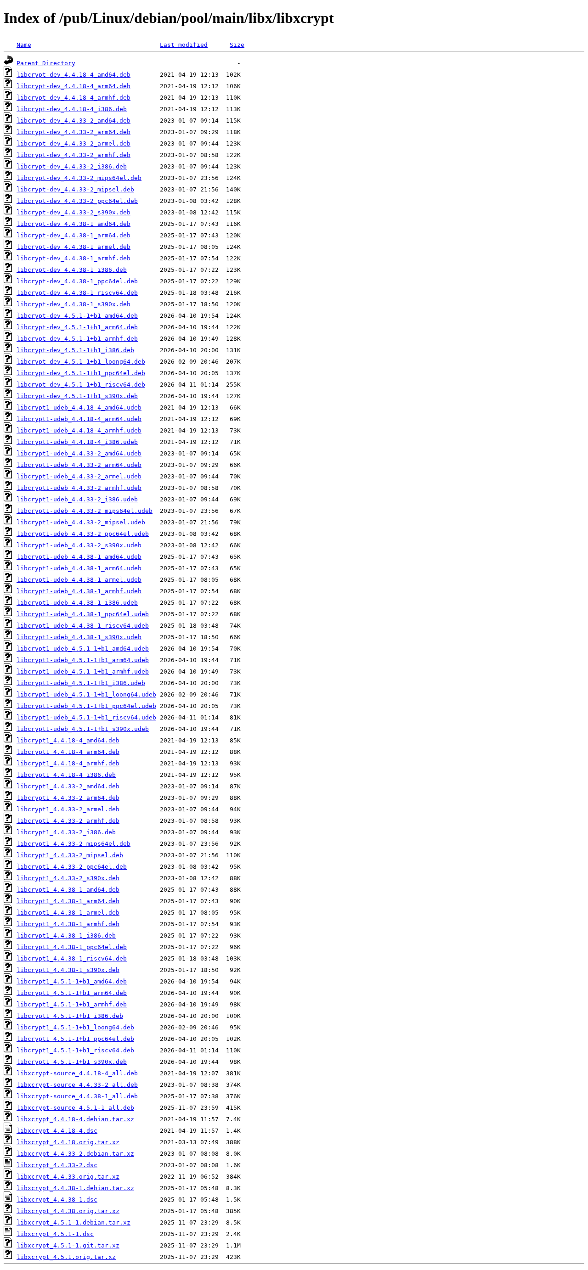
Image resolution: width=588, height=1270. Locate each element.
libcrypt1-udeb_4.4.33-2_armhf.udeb (79, 487)
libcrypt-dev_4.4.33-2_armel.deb (73, 143)
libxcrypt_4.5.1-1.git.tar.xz (68, 1245)
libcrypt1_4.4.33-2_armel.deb (68, 809)
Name (24, 44)
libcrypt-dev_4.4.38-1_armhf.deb (73, 258)
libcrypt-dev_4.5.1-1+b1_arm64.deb (77, 327)
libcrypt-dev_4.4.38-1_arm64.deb (73, 235)
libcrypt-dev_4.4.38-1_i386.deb (72, 269)
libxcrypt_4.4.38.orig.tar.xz (68, 1211)
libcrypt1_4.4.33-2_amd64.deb (68, 786)
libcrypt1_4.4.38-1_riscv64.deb (72, 958)
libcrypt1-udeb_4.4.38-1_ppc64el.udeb (83, 614)
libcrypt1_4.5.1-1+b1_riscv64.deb (75, 1050)
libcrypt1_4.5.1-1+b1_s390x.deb (72, 1061)
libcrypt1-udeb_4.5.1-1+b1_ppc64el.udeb (86, 705)
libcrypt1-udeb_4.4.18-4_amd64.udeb (79, 407)
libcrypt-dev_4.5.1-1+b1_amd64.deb (77, 315)
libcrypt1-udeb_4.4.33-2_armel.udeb (79, 476)
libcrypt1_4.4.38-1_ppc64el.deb (72, 947)
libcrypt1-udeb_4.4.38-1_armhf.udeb (79, 591)
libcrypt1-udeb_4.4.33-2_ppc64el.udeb (83, 533)
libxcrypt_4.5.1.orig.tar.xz (66, 1256)
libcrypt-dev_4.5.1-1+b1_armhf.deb (77, 338)
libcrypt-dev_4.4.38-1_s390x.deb (73, 304)
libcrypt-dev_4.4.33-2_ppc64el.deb (77, 200)
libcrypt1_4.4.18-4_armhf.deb (68, 763)
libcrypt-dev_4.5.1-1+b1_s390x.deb (77, 396)
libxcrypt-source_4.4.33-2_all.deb (77, 1084)
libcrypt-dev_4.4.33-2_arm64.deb (73, 132)
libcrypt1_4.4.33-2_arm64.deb (68, 797)
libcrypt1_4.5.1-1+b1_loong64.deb (75, 1027)
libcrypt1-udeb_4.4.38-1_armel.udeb (79, 579)
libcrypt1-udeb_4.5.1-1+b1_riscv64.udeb (86, 717)
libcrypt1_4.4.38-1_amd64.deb (68, 889)
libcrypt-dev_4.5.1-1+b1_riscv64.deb (81, 384)
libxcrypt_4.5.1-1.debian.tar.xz (73, 1222)
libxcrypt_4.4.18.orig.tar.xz (68, 1142)
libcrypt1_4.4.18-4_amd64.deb (68, 740)
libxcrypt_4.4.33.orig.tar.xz (68, 1176)
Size (237, 44)
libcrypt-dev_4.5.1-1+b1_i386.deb (75, 350)
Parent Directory (46, 63)
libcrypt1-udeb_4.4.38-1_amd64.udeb (79, 556)
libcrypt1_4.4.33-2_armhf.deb (68, 820)
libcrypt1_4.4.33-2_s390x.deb (68, 878)
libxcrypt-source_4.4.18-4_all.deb (77, 1073)
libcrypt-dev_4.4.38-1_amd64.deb (73, 223)
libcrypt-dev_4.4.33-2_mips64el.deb (79, 177)
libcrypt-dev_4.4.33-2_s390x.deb (73, 212)
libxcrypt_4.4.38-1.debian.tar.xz (75, 1188)
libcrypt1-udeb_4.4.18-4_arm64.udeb (79, 419)
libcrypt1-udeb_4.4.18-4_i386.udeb (77, 441)
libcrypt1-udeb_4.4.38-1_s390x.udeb (79, 637)
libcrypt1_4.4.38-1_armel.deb (68, 912)
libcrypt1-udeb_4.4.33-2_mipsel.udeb (81, 522)
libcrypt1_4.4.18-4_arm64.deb (68, 751)
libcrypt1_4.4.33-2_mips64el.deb (73, 843)
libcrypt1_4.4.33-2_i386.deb (66, 832)
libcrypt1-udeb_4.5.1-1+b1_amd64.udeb (83, 648)
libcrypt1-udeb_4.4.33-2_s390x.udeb (79, 545)
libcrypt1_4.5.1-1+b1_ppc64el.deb (75, 1038)
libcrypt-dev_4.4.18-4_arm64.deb (73, 86)
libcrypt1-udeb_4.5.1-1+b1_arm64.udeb (83, 660)
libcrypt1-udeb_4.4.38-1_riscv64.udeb (83, 625)
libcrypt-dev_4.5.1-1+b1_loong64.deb (81, 361)
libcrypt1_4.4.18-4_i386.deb (66, 774)
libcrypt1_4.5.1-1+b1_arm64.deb (72, 992)
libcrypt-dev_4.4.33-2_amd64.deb (73, 120)
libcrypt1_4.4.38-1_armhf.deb (68, 924)
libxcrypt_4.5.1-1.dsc (55, 1234)
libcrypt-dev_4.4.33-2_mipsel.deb (75, 189)
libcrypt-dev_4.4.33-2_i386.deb (72, 166)
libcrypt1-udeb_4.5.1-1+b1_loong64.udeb (86, 694)
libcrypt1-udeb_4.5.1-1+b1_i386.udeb (81, 683)
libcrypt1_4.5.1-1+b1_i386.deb (70, 1015)
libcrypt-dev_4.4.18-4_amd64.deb (73, 74)
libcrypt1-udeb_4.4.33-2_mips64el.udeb (85, 510)
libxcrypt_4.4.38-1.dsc (57, 1199)
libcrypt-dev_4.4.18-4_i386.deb (72, 109)
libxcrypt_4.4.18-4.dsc (57, 1130)
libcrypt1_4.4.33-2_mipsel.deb (70, 855)
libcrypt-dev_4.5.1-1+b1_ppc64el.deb (81, 373)
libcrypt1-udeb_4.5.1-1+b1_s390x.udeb (83, 728)
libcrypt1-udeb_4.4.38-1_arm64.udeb (79, 568)
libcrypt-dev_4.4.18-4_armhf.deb (73, 97)
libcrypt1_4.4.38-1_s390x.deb (68, 970)
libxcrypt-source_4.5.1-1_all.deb (75, 1107)
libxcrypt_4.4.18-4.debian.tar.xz (75, 1119)
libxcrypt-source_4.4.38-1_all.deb (77, 1096)
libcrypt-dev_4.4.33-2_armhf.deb (73, 155)
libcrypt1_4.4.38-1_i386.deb (66, 935)
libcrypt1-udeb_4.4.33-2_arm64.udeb (79, 464)
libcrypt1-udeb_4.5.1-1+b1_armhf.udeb (83, 671)
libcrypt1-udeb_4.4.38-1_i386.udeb (77, 602)
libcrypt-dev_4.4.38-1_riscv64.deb (77, 292)
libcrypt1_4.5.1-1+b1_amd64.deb (72, 981)
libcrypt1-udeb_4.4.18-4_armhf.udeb (79, 430)
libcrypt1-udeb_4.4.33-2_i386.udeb (77, 499)
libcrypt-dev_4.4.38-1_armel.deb (73, 246)
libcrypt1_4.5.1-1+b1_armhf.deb (72, 1004)
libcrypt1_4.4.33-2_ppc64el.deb (72, 866)
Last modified (184, 44)
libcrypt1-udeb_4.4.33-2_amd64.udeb (79, 453)
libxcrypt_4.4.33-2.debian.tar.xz (75, 1153)
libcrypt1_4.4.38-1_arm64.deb (68, 901)
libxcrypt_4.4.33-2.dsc (57, 1165)
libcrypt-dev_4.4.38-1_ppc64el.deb (77, 281)
